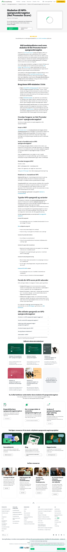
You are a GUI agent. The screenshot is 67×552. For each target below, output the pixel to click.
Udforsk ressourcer (8, 454)
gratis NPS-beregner (24, 170)
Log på (54, 1)
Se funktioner (7, 418)
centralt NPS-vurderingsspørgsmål (30, 88)
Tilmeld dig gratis (61, 1)
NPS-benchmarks (26, 67)
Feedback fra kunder (22, 4)
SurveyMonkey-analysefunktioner (36, 74)
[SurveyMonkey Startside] (7, 2)
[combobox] (5, 535)
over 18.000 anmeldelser (41, 38)
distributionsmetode (28, 97)
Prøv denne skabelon (11, 29)
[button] (33, 317)
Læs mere (49, 423)
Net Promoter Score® (28, 52)
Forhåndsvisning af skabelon (24, 29)
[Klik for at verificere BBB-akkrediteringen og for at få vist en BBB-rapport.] (21, 548)
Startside (3, 4)
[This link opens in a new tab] (53, 535)
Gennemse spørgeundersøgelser (32, 420)
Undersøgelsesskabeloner (12, 4)
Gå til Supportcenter (51, 454)
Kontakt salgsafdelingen (48, 1)
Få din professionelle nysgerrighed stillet (32, 455)
